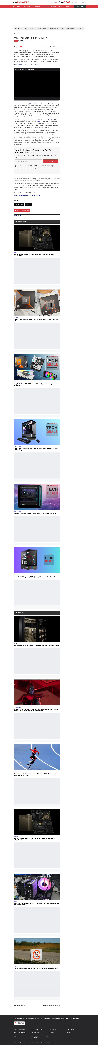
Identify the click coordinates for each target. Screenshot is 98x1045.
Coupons (68, 6)
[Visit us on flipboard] (69, 2)
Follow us (49, 46)
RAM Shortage (54, 28)
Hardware (28, 204)
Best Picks (18, 6)
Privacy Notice (18, 166)
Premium (77, 6)
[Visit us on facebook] (59, 2)
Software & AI (61, 6)
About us (51, 1032)
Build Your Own (18, 204)
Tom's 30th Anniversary (68, 28)
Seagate (38, 122)
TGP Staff (22, 41)
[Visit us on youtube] (67, 2)
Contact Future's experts (38, 1029)
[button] (83, 2)
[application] (37, 84)
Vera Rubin (82, 28)
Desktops (53, 6)
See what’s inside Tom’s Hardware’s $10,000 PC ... (28, 64)
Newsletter (56, 46)
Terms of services (34, 165)
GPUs (28, 6)
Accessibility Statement (20, 1032)
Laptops (48, 6)
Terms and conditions (19, 1029)
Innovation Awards (28, 28)
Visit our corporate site (72, 1018)
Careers (16, 1036)
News (42, 6)
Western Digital (47, 120)
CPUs (24, 6)
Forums (83, 6)
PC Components (35, 6)
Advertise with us (36, 1032)
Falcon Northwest (34, 104)
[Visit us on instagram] (64, 2)
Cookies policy (70, 1029)
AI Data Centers (42, 28)
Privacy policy (52, 1029)
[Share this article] (15, 46)
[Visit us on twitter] (62, 2)
